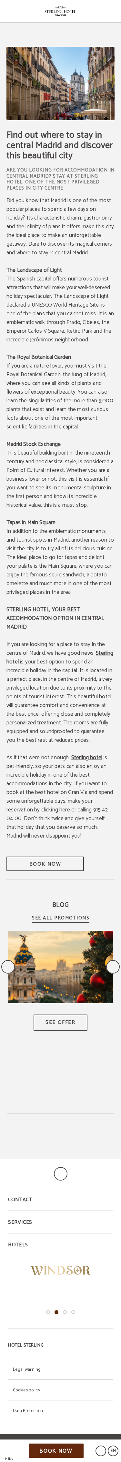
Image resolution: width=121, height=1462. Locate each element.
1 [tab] (48, 1312)
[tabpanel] (60, 1271)
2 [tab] (56, 1312)
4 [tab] (73, 1312)
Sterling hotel (86, 757)
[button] (9, 1450)
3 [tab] (65, 1312)
